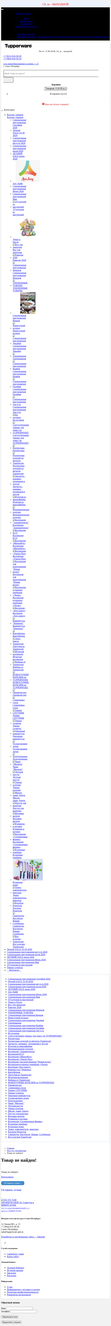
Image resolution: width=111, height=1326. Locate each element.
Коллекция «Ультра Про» (19, 557)
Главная (10, 1148)
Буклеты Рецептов (17, 909)
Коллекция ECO (18, 536)
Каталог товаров (15, 114)
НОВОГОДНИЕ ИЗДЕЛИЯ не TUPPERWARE (21, 685)
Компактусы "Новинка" (19, 627)
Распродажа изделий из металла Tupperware (18, 470)
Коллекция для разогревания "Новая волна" (19, 579)
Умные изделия (17, 788)
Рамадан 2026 (19, 260)
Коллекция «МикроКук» (19, 547)
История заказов (15, 1270)
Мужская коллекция (18, 658)
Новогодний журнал (19, 332)
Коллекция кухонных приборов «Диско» (18, 601)
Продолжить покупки (11, 1322)
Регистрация (26, 21)
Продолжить (7, 1177)
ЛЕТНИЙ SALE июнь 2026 (19, 156)
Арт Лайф (18, 183)
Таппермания (19, 358)
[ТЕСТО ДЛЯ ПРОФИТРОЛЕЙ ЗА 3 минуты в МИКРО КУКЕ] (17, 1205)
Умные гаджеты (17, 727)
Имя (3, 1308)
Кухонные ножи (18, 883)
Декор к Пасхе (16, 240)
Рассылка (11, 1275)
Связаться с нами (15, 1254)
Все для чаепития (17, 251)
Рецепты (79, 37)
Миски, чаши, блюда (19, 799)
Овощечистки (19, 695)
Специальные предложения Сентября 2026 (19, 124)
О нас (10, 1287)
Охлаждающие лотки (20, 750)
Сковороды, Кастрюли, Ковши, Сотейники (18, 930)
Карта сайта (13, 1256)
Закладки (11, 1273)
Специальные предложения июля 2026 (19, 148)
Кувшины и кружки (18, 830)
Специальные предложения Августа (19, 409)
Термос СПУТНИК (18, 716)
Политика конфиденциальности (23, 1292)
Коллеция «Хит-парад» (19, 614)
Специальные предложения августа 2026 (19, 140)
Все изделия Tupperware (19, 945)
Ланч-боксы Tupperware (19, 647)
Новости (88, 37)
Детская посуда (17, 778)
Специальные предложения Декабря (19, 348)
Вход (26, 18)
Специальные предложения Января (19, 318)
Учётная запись (23, 13)
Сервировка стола (19, 706)
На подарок (18, 420)
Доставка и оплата (66, 37)
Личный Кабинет (15, 1268)
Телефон (5, 1311)
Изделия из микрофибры (19, 503)
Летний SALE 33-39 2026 (19, 133)
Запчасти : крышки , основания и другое (19, 490)
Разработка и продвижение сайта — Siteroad (23, 1237)
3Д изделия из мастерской (18, 212)
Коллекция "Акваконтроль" (21, 526)
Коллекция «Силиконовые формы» (20, 844)
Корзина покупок (26, 34)
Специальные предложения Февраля (19, 275)
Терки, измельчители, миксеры (20, 898)
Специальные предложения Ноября (19, 374)
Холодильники (20, 759)
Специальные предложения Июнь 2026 (19, 189)
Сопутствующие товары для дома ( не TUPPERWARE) (21, 439)
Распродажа (18, 450)
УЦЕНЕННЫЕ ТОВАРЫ (20, 289)
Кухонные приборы (18, 856)
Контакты (14, 970)
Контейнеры (19, 636)
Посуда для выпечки (18, 809)
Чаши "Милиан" (18, 768)
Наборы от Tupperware (18, 668)
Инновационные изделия (21, 516)
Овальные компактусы (19, 737)
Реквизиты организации (19, 1294)
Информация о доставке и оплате (23, 1289)
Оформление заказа (26, 37)
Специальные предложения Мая (19, 196)
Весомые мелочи (17, 819)
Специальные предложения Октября (19, 392)
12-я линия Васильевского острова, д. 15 (21, 64)
